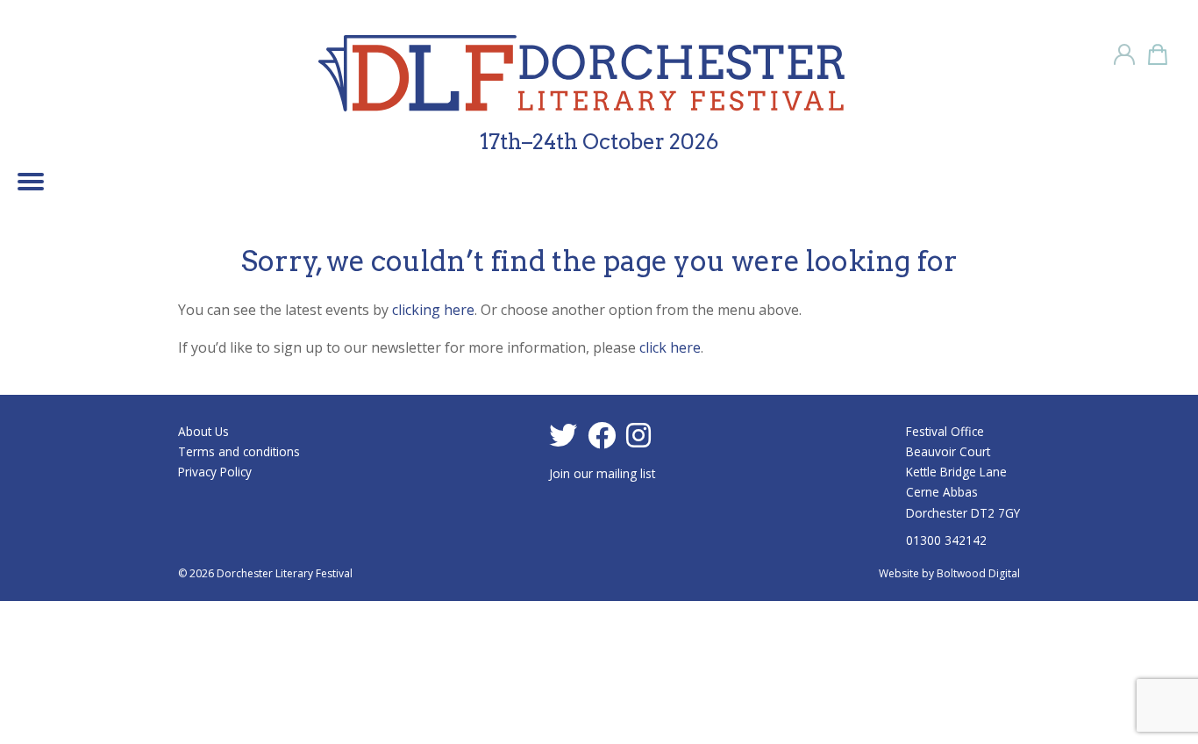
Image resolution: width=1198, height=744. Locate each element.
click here (670, 347)
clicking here (433, 309)
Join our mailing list (602, 473)
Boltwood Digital (978, 573)
